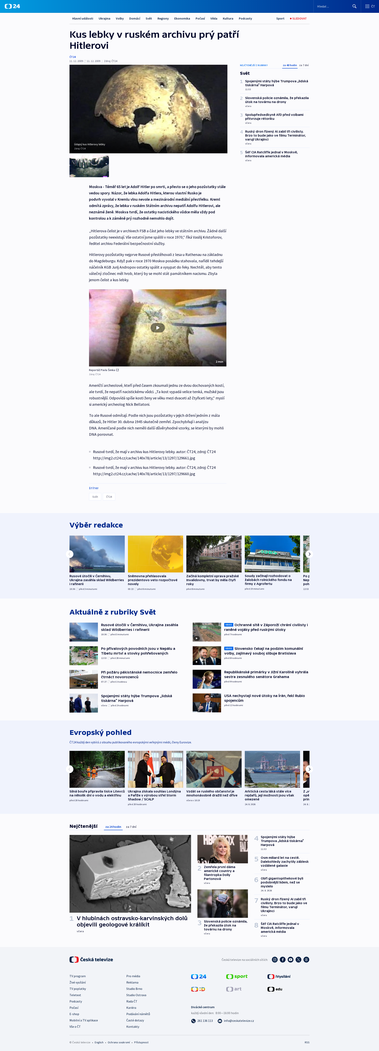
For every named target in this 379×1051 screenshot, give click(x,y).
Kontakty (132, 1027)
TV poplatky (77, 989)
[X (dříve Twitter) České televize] (298, 959)
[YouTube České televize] (290, 959)
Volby (120, 18)
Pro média (133, 976)
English (99, 1042)
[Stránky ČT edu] (274, 989)
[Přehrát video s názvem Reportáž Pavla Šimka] (158, 328)
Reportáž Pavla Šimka (102, 370)
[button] (157, 328)
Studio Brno (134, 989)
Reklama (132, 982)
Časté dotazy (135, 1020)
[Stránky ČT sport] (237, 976)
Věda (213, 18)
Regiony (163, 18)
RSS (307, 1042)
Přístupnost (141, 1042)
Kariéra (131, 1008)
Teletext (75, 995)
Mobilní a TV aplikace (83, 1020)
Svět (149, 18)
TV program (77, 976)
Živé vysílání (77, 982)
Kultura (228, 18)
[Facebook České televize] (283, 959)
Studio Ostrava (136, 995)
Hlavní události (82, 18)
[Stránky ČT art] (233, 989)
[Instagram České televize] (275, 959)
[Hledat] (354, 6)
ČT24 (72, 57)
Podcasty (245, 18)
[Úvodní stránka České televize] (91, 959)
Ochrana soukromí (119, 1042)
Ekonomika (182, 18)
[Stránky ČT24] (198, 976)
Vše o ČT (75, 1027)
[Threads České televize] (306, 959)
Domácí (134, 18)
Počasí (200, 18)
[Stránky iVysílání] (279, 976)
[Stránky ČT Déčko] (198, 989)
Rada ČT (131, 1001)
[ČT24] (12, 6)
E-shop (74, 1014)
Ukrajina (104, 18)
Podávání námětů (138, 1014)
